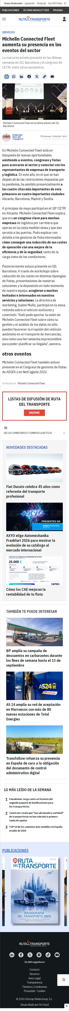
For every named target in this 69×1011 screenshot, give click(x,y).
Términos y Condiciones (34, 986)
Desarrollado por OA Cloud (34, 1004)
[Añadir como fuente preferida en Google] (63, 980)
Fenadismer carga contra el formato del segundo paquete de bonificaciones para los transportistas (29, 802)
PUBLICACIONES (10, 10)
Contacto (34, 969)
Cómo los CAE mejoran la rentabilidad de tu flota (26, 592)
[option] (34, 890)
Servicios (8, 32)
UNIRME (34, 413)
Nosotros (35, 974)
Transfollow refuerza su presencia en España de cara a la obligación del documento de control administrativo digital (33, 765)
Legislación (29, 3)
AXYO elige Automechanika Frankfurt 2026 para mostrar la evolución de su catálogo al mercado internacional (30, 542)
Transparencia (34, 982)
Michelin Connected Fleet (31, 383)
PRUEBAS (58, 10)
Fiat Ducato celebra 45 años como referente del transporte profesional (33, 491)
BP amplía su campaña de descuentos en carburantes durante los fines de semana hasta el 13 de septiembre (34, 658)
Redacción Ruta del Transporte (18, 137)
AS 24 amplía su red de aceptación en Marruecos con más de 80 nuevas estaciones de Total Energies (33, 711)
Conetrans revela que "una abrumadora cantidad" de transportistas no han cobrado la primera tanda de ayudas (34, 816)
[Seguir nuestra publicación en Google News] (6, 76)
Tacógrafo (41, 3)
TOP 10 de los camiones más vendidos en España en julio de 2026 (33, 828)
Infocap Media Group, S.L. (39, 999)
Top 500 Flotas (55, 3)
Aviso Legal (34, 978)
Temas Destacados (13, 3)
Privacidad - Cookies (34, 991)
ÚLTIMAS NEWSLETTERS (36, 10)
